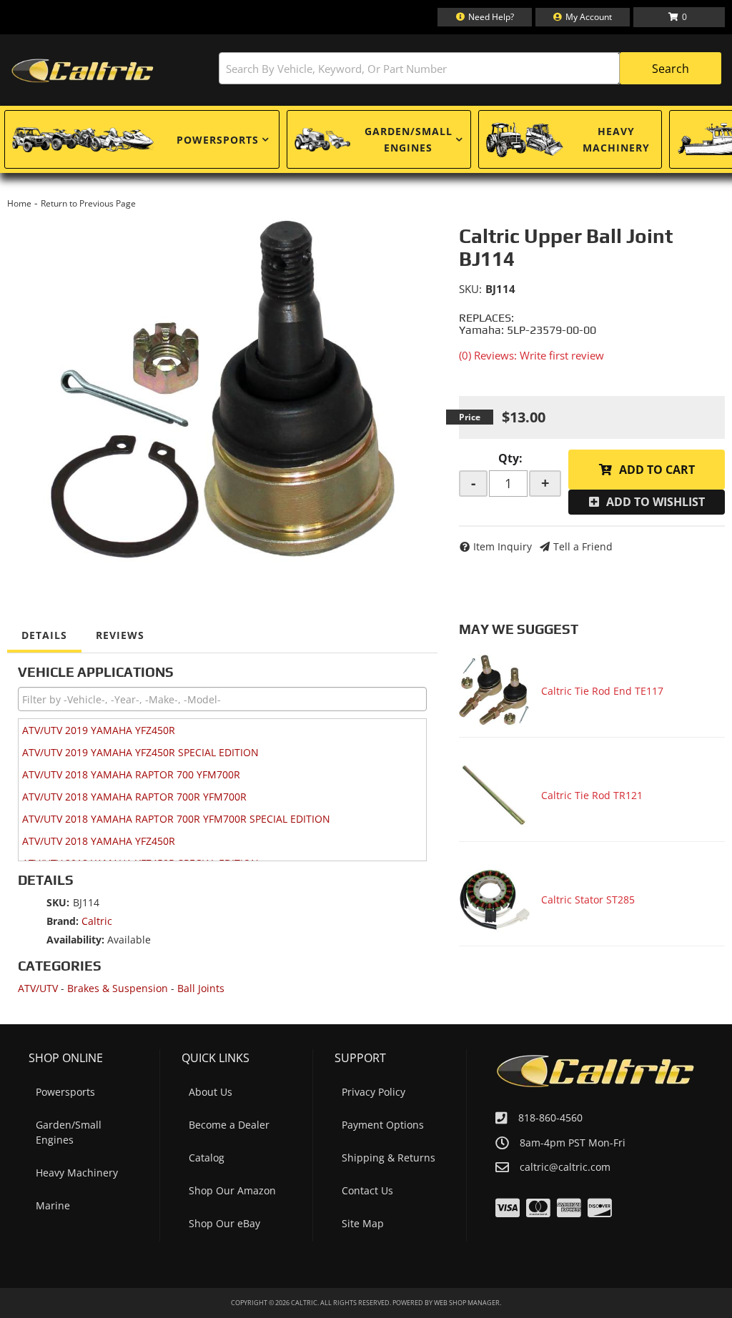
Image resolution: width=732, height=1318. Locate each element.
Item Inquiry (502, 546)
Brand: (62, 921)
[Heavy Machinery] (524, 139)
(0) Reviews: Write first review (531, 355)
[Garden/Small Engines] (322, 139)
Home (19, 203)
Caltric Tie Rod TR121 (592, 795)
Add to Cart (657, 469)
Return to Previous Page (88, 203)
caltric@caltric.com (565, 1167)
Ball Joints (200, 988)
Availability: (75, 939)
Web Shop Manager (467, 1302)
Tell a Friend (583, 546)
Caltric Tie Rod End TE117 (602, 691)
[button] (470, 68)
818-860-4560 (550, 1117)
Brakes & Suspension (117, 988)
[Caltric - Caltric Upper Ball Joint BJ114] (222, 389)
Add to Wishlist (655, 502)
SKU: (470, 289)
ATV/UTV (38, 988)
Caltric (96, 921)
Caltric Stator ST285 (588, 899)
